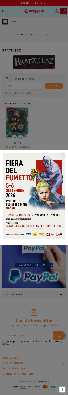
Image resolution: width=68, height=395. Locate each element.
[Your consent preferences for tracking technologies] (62, 389)
